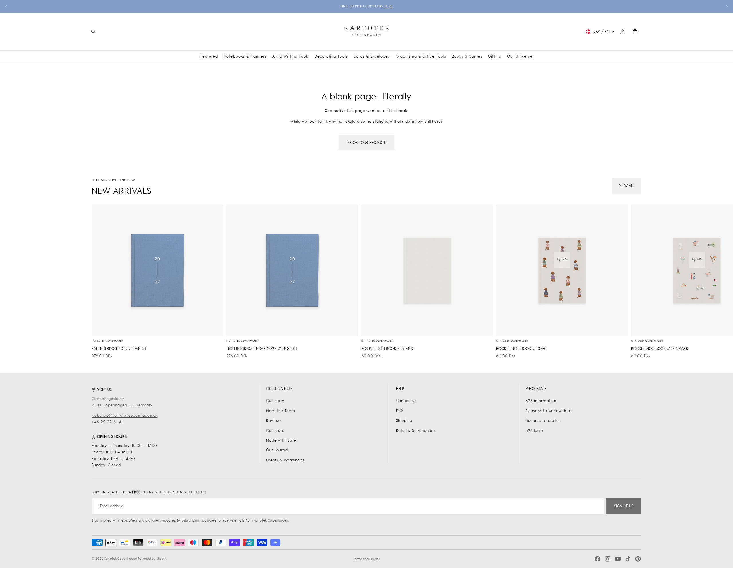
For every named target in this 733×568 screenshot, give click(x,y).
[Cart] (635, 31)
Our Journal (277, 450)
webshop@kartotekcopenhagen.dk (124, 415)
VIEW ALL (627, 185)
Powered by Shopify (152, 558)
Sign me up (623, 506)
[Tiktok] (627, 558)
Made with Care (281, 440)
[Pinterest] (638, 558)
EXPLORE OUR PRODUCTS (366, 142)
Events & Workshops (285, 460)
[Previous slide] (6, 6)
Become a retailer (543, 420)
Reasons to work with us (549, 411)
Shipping (404, 420)
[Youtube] (617, 558)
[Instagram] (607, 558)
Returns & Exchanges (416, 430)
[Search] (93, 31)
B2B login (534, 430)
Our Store (275, 430)
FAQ (399, 411)
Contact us (406, 401)
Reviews (274, 420)
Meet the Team (280, 411)
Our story (275, 401)
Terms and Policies (366, 559)
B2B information (541, 401)
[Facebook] (597, 558)
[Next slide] (726, 6)
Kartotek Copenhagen (120, 558)
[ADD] (214, 327)
